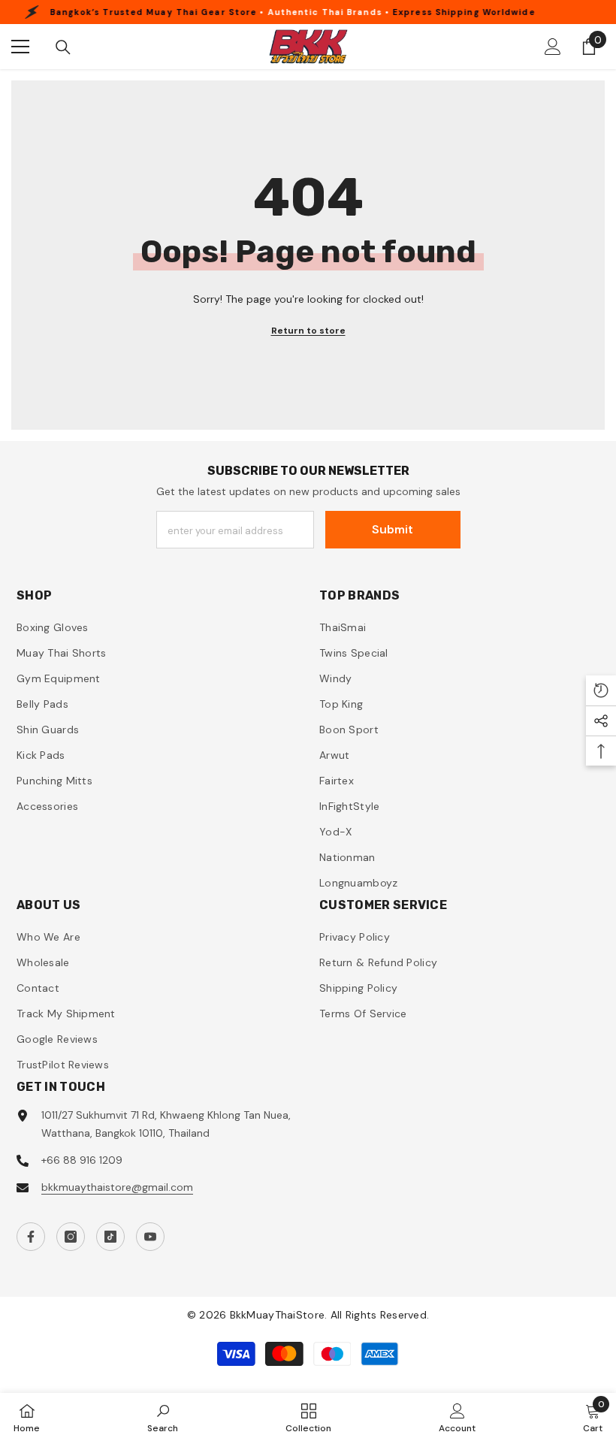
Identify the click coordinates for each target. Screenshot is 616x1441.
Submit (392, 529)
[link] (163, 1417)
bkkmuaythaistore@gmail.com (117, 1187)
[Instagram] (70, 1236)
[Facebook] (31, 1236)
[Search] (63, 47)
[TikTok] (110, 1236)
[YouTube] (150, 1236)
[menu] (20, 47)
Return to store (308, 331)
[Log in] (553, 46)
